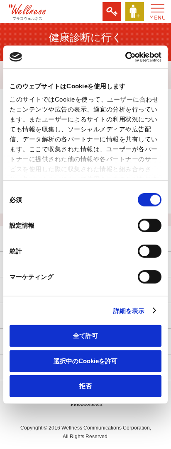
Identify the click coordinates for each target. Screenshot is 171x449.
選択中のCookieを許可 (85, 360)
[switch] (149, 225)
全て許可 (85, 335)
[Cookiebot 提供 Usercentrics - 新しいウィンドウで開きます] (125, 56)
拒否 (85, 385)
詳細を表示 (129, 310)
